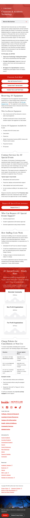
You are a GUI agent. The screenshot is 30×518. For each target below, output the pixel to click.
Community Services (7, 426)
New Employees (5, 449)
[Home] (12, 402)
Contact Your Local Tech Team (15, 89)
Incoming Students (6, 440)
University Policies (15, 488)
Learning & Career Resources (9, 417)
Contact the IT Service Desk (15, 85)
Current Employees (6, 447)
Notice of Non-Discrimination (8, 490)
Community (4, 456)
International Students (6, 442)
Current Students (5, 437)
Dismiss (5, 515)
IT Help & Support (7, 8)
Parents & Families (6, 454)
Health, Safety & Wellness (9, 423)
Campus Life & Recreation (8, 420)
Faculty (3, 445)
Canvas (3, 470)
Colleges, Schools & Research (10, 414)
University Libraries (6, 475)
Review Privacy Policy (17, 515)
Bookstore (4, 468)
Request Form (14, 207)
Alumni (3, 452)
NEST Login (4, 472)
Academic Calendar (6, 465)
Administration (5, 429)
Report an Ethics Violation (7, 492)
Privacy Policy (4, 488)
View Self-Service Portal (14, 81)
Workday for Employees (7, 477)
